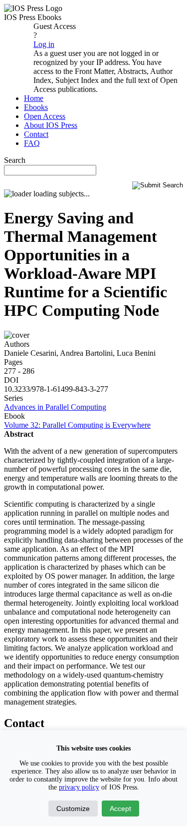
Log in (43, 44)
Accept (120, 809)
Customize (73, 809)
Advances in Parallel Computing (55, 407)
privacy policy (79, 787)
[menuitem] (33, 98)
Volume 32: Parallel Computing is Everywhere (77, 425)
